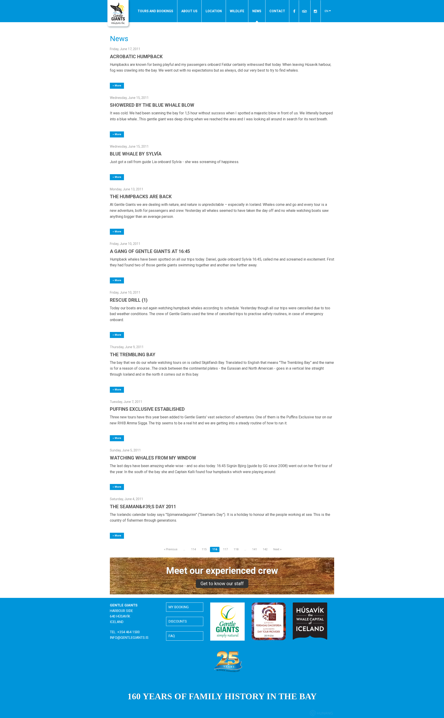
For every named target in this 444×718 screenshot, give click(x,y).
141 (254, 549)
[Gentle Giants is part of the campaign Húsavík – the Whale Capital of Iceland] (310, 621)
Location (214, 11)
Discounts (178, 621)
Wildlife (237, 11)
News (256, 11)
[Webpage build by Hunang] (321, 714)
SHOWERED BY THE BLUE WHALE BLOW (152, 105)
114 (193, 549)
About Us (189, 11)
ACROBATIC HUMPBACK (136, 56)
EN (327, 11)
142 (265, 549)
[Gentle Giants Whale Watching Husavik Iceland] (118, 14)
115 (204, 549)
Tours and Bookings (155, 11)
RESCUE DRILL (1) (129, 300)
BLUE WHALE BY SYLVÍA (135, 154)
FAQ (172, 636)
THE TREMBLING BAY (132, 354)
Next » (277, 549)
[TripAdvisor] (304, 11)
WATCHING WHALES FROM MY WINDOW (153, 458)
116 (214, 549)
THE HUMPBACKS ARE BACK (141, 196)
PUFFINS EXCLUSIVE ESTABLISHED (147, 409)
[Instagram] (315, 11)
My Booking (179, 607)
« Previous (170, 549)
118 (236, 549)
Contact (277, 11)
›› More (117, 85)
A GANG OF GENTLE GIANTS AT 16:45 (150, 251)
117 (225, 549)
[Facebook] (294, 11)
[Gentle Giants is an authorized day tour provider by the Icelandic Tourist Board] (269, 621)
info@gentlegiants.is (129, 638)
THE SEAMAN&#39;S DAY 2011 (143, 506)
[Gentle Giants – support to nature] (227, 621)
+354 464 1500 (128, 632)
